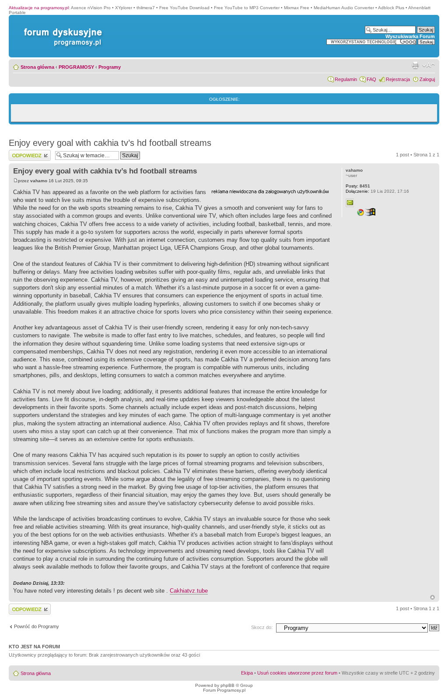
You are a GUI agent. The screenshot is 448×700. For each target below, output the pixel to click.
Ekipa (247, 672)
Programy (109, 67)
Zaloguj (427, 79)
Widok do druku (415, 65)
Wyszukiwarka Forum (410, 36)
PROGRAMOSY (76, 67)
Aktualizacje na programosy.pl (39, 7)
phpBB (227, 685)
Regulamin (346, 79)
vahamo (38, 180)
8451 (358, 186)
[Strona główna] (61, 28)
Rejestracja (398, 79)
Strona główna (37, 67)
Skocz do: (262, 627)
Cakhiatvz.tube (189, 590)
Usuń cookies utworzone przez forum (297, 672)
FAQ (371, 79)
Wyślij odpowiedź (27, 152)
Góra (432, 597)
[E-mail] (350, 202)
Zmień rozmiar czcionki (428, 65)
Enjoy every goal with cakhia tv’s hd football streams (110, 143)
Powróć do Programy (36, 626)
